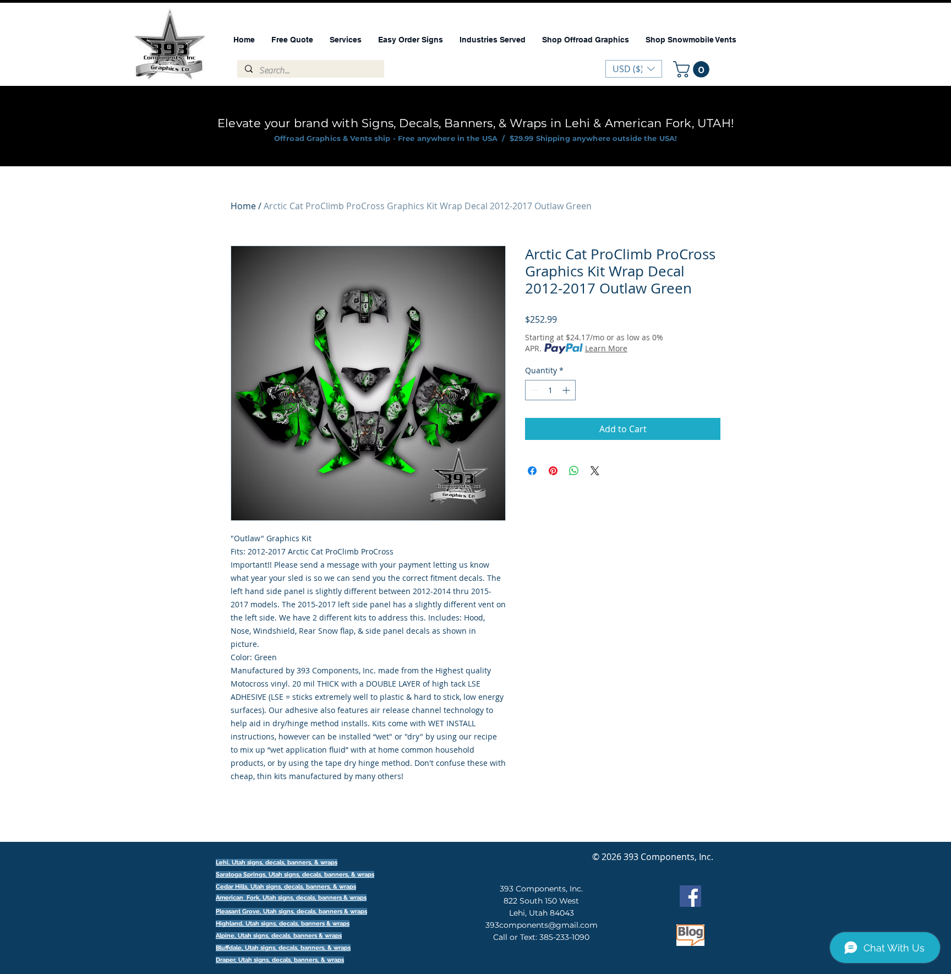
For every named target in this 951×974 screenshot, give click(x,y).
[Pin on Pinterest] (553, 470)
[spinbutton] (550, 390)
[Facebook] (690, 896)
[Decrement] (533, 390)
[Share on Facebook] (532, 470)
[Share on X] (595, 470)
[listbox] (633, 69)
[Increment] (567, 390)
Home (243, 206)
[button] (693, 69)
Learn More (606, 348)
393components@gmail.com (541, 925)
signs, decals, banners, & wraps (329, 874)
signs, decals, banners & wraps (322, 897)
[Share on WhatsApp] (574, 470)
